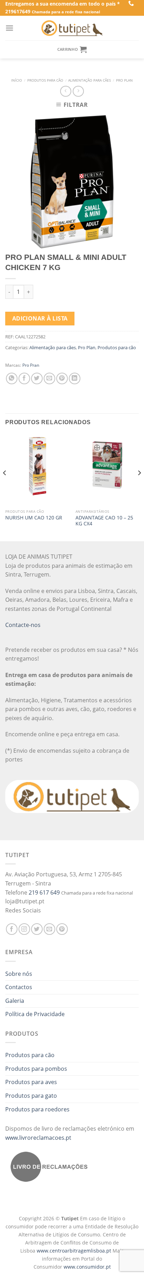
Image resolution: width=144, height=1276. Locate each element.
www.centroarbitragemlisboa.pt (75, 1250)
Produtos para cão (45, 80)
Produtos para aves (31, 1082)
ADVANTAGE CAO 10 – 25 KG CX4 (104, 521)
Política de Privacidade (35, 1014)
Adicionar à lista (40, 318)
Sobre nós (18, 974)
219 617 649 (44, 892)
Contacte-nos (23, 625)
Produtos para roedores (37, 1109)
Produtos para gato (31, 1095)
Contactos (18, 987)
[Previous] (4, 487)
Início (16, 80)
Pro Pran (30, 365)
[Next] (139, 487)
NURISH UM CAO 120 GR (33, 518)
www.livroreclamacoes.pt (38, 1137)
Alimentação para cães (89, 80)
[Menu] (9, 27)
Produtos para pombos (36, 1068)
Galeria (14, 1001)
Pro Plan (124, 80)
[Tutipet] (72, 28)
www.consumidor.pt (87, 1266)
